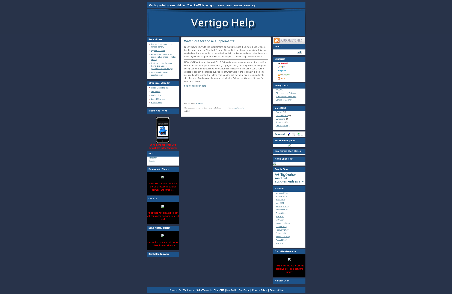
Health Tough (156, 103)
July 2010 (280, 243)
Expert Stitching (158, 99)
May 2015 (280, 203)
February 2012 (282, 233)
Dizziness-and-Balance (286, 93)
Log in (151, 161)
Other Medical (282, 115)
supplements (238, 108)
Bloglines (290, 70)
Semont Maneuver (284, 100)
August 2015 (281, 196)
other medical (285, 176)
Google (290, 67)
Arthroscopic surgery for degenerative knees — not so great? (163, 57)
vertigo (281, 174)
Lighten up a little (158, 50)
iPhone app (249, 5)
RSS (290, 78)
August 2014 (281, 213)
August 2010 (281, 240)
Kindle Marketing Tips (160, 88)
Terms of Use (277, 290)
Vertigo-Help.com (162, 5)
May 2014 (280, 220)
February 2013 (282, 230)
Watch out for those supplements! (209, 41)
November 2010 (283, 237)
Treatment (280, 122)
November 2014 (283, 210)
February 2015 (282, 206)
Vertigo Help (156, 95)
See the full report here (195, 86)
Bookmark (289, 134)
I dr (296, 182)
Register (153, 158)
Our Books (155, 91)
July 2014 (280, 216)
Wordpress (188, 290)
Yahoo (290, 63)
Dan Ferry (244, 290)
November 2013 (283, 223)
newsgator (290, 74)
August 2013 (281, 226)
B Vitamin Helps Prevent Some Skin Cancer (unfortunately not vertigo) (162, 66)
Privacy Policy (259, 290)
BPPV (301, 182)
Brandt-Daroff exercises (286, 96)
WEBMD (279, 90)
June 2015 (280, 200)
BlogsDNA (219, 290)
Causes (199, 103)
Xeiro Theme (203, 290)
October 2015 (282, 193)
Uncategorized (282, 126)
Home (221, 5)
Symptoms (280, 119)
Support (238, 5)
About (229, 5)
